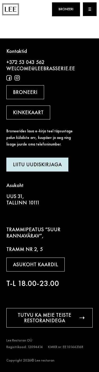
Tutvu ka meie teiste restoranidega (44, 318)
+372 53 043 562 (25, 62)
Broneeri (66, 9)
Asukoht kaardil (35, 264)
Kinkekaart (28, 112)
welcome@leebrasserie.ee (40, 68)
